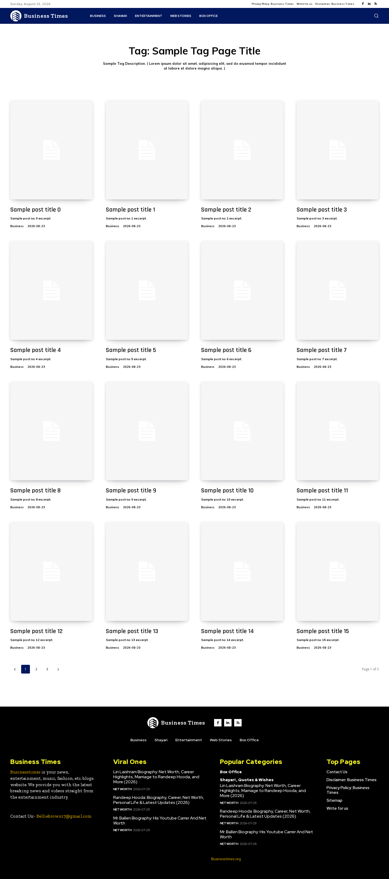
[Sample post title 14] (242, 571)
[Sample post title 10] (242, 431)
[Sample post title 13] (147, 571)
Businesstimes (25, 772)
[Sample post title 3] (338, 150)
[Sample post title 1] (147, 150)
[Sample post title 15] (338, 571)
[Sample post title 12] (51, 571)
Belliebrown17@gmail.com (64, 816)
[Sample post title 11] (338, 431)
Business (17, 226)
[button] (376, 15)
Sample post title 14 (227, 631)
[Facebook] (363, 4)
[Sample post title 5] (147, 290)
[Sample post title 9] (147, 431)
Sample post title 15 (323, 631)
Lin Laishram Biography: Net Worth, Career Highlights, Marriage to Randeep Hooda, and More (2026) (156, 777)
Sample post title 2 (226, 210)
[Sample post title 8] (51, 431)
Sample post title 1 (130, 210)
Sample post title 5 (131, 350)
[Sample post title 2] (242, 150)
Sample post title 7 (322, 350)
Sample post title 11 (322, 491)
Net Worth (122, 789)
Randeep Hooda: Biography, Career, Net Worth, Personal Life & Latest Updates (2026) (158, 800)
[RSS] (375, 4)
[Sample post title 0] (51, 150)
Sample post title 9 (131, 491)
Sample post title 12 (36, 631)
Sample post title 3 (322, 210)
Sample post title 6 (226, 350)
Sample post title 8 (35, 491)
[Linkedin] (369, 4)
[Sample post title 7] (338, 290)
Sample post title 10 (227, 491)
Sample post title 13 (132, 631)
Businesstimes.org (226, 859)
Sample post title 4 (35, 350)
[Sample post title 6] (242, 290)
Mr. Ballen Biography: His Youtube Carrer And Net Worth (159, 820)
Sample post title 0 (35, 210)
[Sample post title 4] (51, 290)
